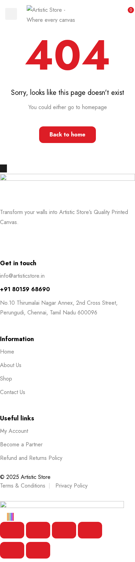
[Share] (64, 530)
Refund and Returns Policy (31, 458)
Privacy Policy (71, 486)
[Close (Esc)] (90, 530)
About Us (10, 365)
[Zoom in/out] (12, 530)
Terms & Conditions (22, 486)
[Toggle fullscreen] (38, 530)
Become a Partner (21, 444)
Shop (6, 379)
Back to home (68, 135)
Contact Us (12, 392)
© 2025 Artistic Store (25, 477)
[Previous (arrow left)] (12, 550)
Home (7, 352)
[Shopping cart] (127, 14)
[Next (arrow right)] (38, 550)
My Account (14, 431)
